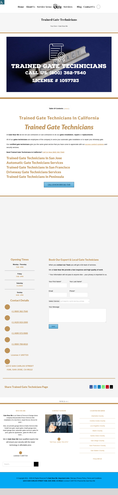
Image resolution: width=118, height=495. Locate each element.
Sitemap (73, 478)
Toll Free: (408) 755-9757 (59, 442)
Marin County (97, 431)
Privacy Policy (81, 478)
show (66, 108)
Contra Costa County (97, 421)
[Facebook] (91, 387)
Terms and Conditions (94, 478)
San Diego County (97, 441)
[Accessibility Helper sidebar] (2, 2)
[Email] (111, 387)
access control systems (94, 144)
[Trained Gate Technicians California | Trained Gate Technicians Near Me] (59, 38)
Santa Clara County (97, 436)
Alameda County (97, 416)
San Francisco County (97, 445)
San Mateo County (97, 450)
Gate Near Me (63, 26)
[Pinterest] (107, 387)
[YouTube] (100, 464)
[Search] (97, 6)
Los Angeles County (97, 426)
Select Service (54, 301)
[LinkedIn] (99, 387)
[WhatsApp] (103, 387)
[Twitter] (95, 387)
